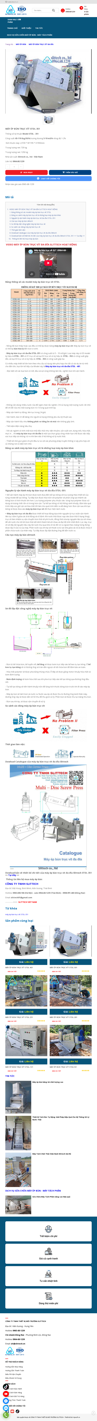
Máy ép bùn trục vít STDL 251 (19, 1017)
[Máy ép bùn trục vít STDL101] (71, 1040)
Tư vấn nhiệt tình (48, 1281)
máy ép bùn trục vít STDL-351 (16, 914)
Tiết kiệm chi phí (48, 1236)
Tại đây (79, 236)
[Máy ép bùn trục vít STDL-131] (26, 1040)
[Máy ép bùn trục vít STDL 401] (26, 941)
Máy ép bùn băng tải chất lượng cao (47, 1082)
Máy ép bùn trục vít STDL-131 (19, 1067)
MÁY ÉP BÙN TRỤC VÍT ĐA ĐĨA (41, 44)
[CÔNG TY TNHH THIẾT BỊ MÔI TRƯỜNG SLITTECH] (18, 10)
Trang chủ (12, 28)
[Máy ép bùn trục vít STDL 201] (71, 990)
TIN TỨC (39, 28)
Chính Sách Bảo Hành (13, 1389)
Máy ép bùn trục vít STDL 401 (19, 967)
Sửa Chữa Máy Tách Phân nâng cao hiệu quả (51, 1197)
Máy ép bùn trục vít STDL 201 (63, 1017)
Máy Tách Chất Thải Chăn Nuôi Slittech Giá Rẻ (51, 1154)
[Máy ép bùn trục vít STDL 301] (71, 941)
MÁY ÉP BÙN (21, 44)
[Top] (93, 1412)
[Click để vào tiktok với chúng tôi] (6, 1387)
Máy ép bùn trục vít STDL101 (63, 1067)
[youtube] (13, 1411)
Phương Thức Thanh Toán (15, 1400)
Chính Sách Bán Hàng (13, 1392)
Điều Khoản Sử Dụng (13, 1378)
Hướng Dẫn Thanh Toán (14, 1370)
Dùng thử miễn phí (48, 1303)
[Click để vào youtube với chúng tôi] (6, 1394)
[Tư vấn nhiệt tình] (48, 1274)
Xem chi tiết (12, 971)
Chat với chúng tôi (50, 178)
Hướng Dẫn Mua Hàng (14, 1367)
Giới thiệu (26, 28)
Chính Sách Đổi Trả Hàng (14, 1396)
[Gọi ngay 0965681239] (6, 1415)
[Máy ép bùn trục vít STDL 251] (26, 990)
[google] (18, 1411)
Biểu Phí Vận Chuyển (13, 1374)
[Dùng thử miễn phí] (48, 1296)
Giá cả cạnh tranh (48, 1258)
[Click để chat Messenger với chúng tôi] (6, 1401)
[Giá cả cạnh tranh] (48, 1251)
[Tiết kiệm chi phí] (48, 1229)
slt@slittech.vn (13, 2)
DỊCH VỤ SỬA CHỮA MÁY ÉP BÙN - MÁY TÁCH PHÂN (29, 35)
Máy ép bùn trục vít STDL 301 (63, 967)
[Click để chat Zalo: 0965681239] (6, 1408)
